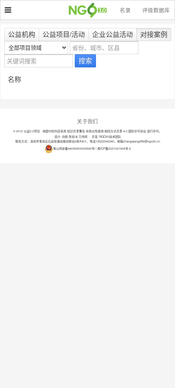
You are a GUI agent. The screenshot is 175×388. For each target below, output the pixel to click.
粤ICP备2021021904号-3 (114, 148)
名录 (125, 10)
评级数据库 (156, 10)
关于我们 (87, 121)
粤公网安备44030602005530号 (74, 148)
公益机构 (21, 34)
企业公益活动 (112, 34)
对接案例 (153, 34)
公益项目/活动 (63, 34)
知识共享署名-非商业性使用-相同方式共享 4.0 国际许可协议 (106, 131)
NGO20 (92, 10)
